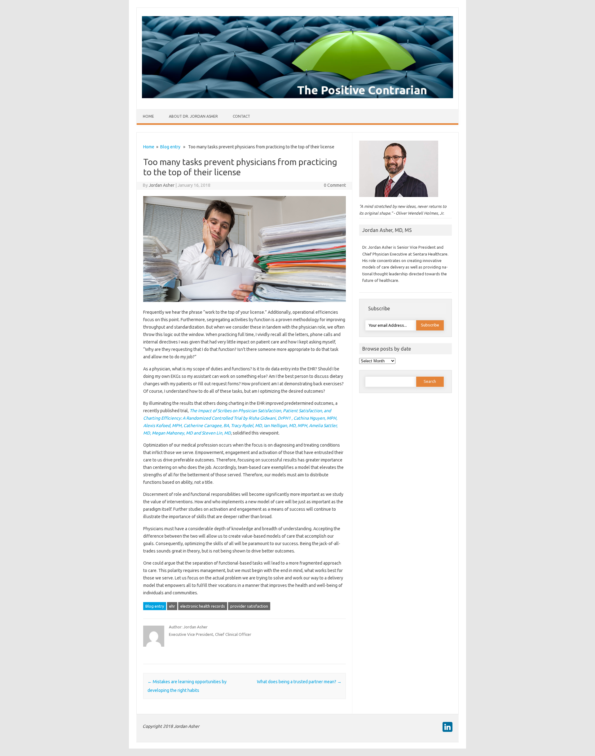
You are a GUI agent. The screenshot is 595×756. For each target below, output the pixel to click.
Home (148, 116)
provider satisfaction (249, 606)
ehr (172, 606)
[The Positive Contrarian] (297, 96)
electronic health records (202, 606)
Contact (241, 116)
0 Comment (335, 185)
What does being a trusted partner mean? (299, 681)
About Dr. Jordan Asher (193, 116)
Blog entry (170, 146)
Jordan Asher (161, 185)
